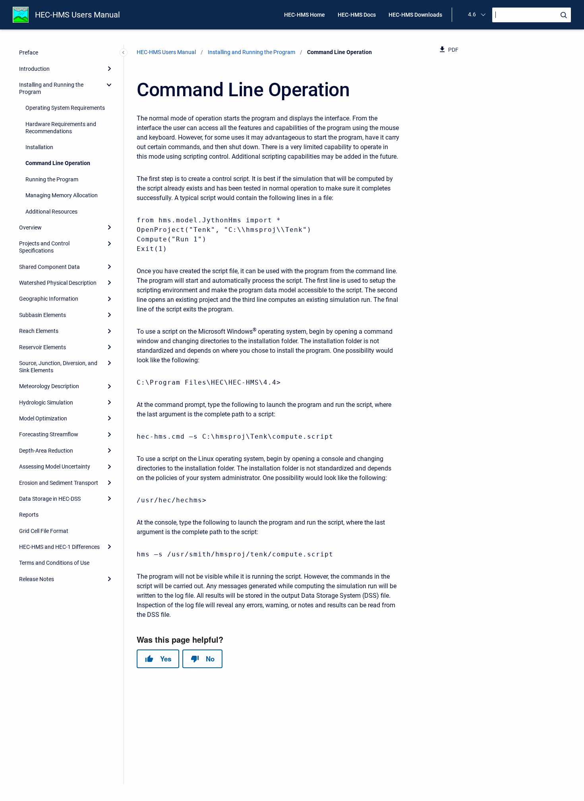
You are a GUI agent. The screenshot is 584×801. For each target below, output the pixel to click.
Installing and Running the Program (51, 88)
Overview (30, 227)
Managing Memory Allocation (61, 195)
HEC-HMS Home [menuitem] (304, 15)
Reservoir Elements (42, 347)
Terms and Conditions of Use (54, 563)
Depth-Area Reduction (46, 450)
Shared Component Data (49, 267)
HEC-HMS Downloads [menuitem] (415, 15)
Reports (29, 514)
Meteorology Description (49, 386)
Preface (28, 52)
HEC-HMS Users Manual (77, 14)
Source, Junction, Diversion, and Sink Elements (58, 366)
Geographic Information (48, 299)
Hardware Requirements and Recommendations (60, 127)
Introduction (34, 69)
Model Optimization (43, 418)
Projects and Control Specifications (44, 247)
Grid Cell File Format (43, 531)
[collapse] (109, 85)
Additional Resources (51, 211)
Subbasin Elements (42, 315)
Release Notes (36, 579)
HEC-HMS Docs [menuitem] (357, 15)
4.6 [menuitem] (472, 14)
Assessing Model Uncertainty (54, 466)
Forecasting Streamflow (48, 434)
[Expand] (109, 68)
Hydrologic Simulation (46, 402)
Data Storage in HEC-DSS (50, 499)
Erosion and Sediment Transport (58, 483)
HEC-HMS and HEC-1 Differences (59, 547)
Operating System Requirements (65, 108)
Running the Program (51, 179)
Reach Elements (38, 331)
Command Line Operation (57, 163)
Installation (39, 147)
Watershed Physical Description (58, 283)
